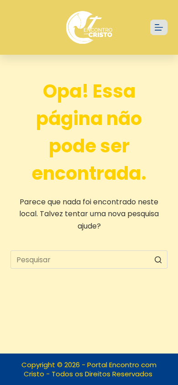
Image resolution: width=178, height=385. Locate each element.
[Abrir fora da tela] (159, 27)
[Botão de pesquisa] (158, 259)
